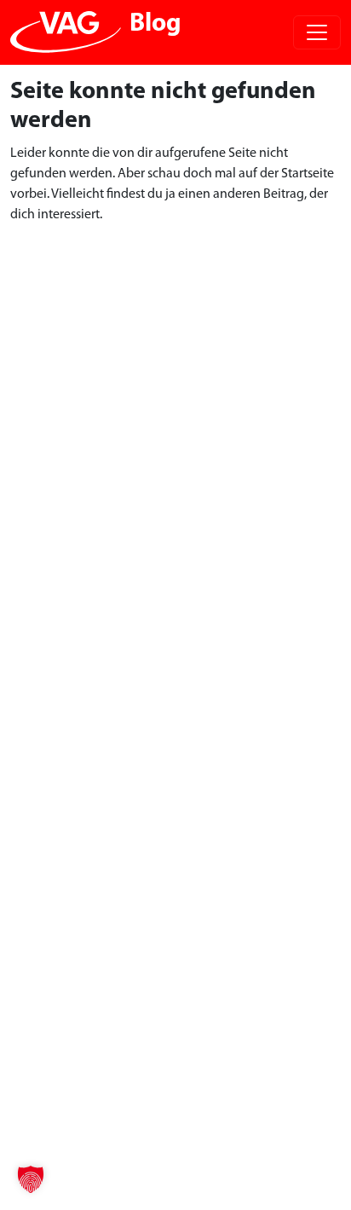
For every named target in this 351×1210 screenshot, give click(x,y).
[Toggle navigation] (317, 32)
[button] (30, 1179)
